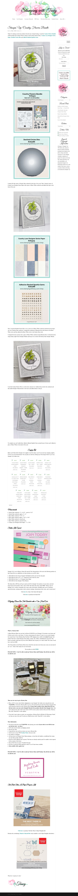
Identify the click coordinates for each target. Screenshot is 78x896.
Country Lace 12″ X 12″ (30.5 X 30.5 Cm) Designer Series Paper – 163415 (15, 480)
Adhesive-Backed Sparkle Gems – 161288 (23, 478)
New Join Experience (45, 19)
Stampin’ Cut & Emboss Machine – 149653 (47, 464)
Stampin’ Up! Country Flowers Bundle (28, 28)
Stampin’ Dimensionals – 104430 (35, 494)
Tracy (10, 30)
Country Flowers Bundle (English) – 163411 (15, 464)
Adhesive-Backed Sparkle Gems (30, 37)
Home (13, 19)
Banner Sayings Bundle (62, 114)
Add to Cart (15, 469)
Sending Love (19, 30)
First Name (64, 57)
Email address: (64, 61)
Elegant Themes (13, 894)
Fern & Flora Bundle (62, 120)
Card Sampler (20, 19)
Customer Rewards (28, 19)
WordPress (20, 894)
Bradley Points (55, 19)
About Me (62, 19)
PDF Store (37, 19)
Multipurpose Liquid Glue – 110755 (44, 494)
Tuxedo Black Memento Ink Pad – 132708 (47, 478)
